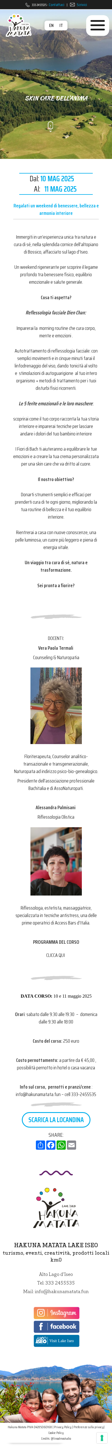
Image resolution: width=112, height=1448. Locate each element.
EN (51, 25)
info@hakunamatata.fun (62, 1291)
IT (61, 25)
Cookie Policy (56, 1432)
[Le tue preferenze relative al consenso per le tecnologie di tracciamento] (101, 1438)
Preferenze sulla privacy (89, 1427)
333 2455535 (39, 4)
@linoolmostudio (61, 1438)
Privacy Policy (63, 1427)
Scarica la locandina (56, 1119)
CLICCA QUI (56, 955)
